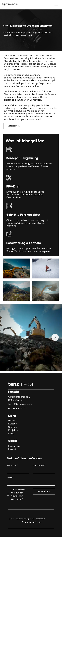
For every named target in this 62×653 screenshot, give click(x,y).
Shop (11, 433)
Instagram (14, 446)
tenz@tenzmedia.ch (20, 404)
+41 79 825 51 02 (17, 408)
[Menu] (47, 4)
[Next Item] (55, 337)
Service (12, 427)
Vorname (12, 465)
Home (11, 420)
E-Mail (11, 477)
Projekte (13, 430)
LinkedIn (13, 449)
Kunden (12, 423)
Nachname (39, 465)
